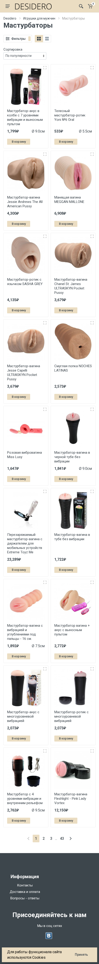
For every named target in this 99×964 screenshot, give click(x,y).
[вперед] (70, 838)
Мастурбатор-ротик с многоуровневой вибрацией (71, 716)
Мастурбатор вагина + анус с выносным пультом (72, 629)
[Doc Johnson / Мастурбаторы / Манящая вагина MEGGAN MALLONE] (73, 173)
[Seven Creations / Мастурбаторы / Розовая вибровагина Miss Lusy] (26, 428)
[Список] (47, 38)
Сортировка (12, 49)
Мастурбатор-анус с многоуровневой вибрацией (23, 716)
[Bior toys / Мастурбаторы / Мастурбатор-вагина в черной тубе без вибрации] (73, 428)
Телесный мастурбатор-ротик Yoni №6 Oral (69, 115)
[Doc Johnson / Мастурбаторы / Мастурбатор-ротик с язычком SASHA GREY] (26, 255)
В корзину (19, 141)
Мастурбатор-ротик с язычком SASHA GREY (25, 281)
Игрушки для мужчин (39, 18)
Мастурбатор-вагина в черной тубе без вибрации (72, 456)
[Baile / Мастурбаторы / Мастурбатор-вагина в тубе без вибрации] (73, 510)
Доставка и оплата (25, 892)
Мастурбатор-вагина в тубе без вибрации (72, 537)
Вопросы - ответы (24, 898)
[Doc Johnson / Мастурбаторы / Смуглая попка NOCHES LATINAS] (73, 342)
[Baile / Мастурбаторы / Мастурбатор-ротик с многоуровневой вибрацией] (73, 688)
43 (62, 838)
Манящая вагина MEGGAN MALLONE (69, 199)
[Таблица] (39, 38)
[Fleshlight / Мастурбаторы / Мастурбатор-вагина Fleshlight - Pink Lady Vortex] (73, 770)
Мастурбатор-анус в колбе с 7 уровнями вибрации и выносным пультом (25, 117)
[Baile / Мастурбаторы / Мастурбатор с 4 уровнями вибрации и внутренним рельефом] (26, 770)
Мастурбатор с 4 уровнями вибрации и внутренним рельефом (25, 798)
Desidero (9, 18)
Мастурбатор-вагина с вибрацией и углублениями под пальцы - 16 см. (25, 632)
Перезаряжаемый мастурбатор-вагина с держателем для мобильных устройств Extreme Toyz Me (24, 543)
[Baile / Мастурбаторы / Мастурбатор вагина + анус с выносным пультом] (73, 601)
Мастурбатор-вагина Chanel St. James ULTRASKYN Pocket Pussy (70, 286)
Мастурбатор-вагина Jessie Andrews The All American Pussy (25, 201)
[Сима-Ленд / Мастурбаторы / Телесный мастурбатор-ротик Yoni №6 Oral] (73, 86)
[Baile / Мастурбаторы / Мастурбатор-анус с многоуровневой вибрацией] (26, 688)
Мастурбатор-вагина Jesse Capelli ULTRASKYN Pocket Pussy (23, 372)
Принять (81, 954)
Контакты (25, 885)
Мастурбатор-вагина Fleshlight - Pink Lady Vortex (70, 798)
